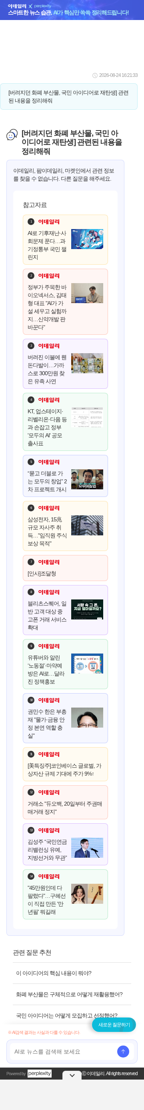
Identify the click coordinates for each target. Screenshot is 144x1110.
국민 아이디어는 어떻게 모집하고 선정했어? (66, 1015)
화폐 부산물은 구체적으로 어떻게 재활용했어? (69, 994)
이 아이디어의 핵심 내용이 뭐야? (53, 973)
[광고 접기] (72, 1075)
